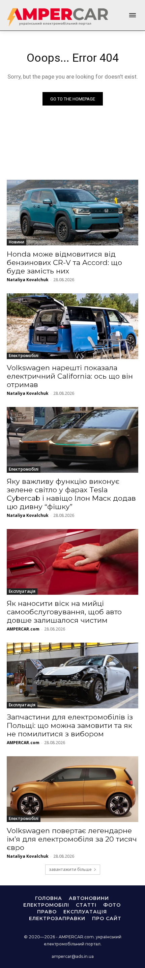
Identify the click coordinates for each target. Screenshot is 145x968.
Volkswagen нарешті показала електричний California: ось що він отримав (70, 376)
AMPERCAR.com (23, 629)
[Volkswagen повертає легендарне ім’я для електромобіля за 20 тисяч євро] (72, 789)
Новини (16, 242)
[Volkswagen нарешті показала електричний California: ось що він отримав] (72, 326)
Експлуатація (22, 591)
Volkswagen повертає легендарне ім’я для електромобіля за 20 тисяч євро (72, 839)
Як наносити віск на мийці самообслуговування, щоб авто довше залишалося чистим (64, 611)
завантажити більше (70, 869)
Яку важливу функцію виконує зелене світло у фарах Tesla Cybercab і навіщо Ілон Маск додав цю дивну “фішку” (71, 494)
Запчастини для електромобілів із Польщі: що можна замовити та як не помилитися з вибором (70, 725)
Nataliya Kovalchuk (28, 280)
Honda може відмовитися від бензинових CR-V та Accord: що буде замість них (64, 262)
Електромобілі (23, 355)
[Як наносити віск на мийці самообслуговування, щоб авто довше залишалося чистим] (72, 562)
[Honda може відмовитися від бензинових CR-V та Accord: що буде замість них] (72, 212)
